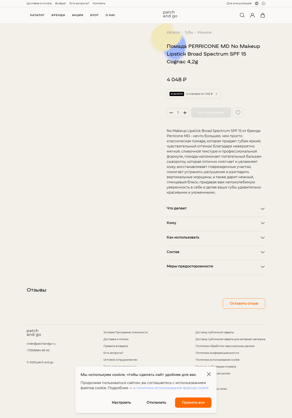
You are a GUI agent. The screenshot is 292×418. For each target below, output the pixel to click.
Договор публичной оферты (215, 332)
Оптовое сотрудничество (120, 359)
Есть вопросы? (79, 3)
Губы (189, 32)
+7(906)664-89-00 (38, 350)
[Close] (208, 374)
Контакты (99, 3)
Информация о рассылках (213, 373)
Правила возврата (115, 346)
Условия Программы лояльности (125, 332)
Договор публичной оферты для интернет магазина (230, 339)
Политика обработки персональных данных (225, 346)
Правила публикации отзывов (216, 366)
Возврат (60, 3)
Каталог (174, 32)
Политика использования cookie (217, 359)
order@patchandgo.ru (41, 343)
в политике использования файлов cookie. (171, 388)
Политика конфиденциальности (217, 352)
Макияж (204, 32)
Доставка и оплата (39, 3)
